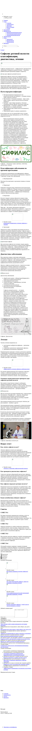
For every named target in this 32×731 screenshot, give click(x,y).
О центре (9, 23)
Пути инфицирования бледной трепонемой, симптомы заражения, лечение (18, 593)
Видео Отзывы (10, 27)
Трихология (7, 29)
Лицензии (9, 25)
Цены (5, 38)
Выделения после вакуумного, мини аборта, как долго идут (16, 629)
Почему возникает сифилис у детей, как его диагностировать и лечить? (18, 605)
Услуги (5, 696)
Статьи (8, 28)
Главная (6, 20)
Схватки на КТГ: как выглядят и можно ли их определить (15, 639)
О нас (5, 21)
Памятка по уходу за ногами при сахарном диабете (16, 664)
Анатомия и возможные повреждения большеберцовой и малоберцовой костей (14, 654)
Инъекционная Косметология (14, 32)
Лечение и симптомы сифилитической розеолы (16, 468)
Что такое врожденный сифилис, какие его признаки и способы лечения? (17, 582)
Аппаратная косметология (13, 35)
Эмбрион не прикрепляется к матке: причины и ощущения (16, 633)
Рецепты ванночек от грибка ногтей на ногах (15, 657)
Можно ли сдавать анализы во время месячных (13, 641)
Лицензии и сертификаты (10, 727)
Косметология (7, 31)
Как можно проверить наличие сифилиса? (17, 571)
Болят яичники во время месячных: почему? (12, 636)
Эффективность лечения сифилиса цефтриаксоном (16, 369)
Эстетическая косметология (14, 33)
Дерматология (7, 36)
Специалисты (10, 24)
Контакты (6, 43)
